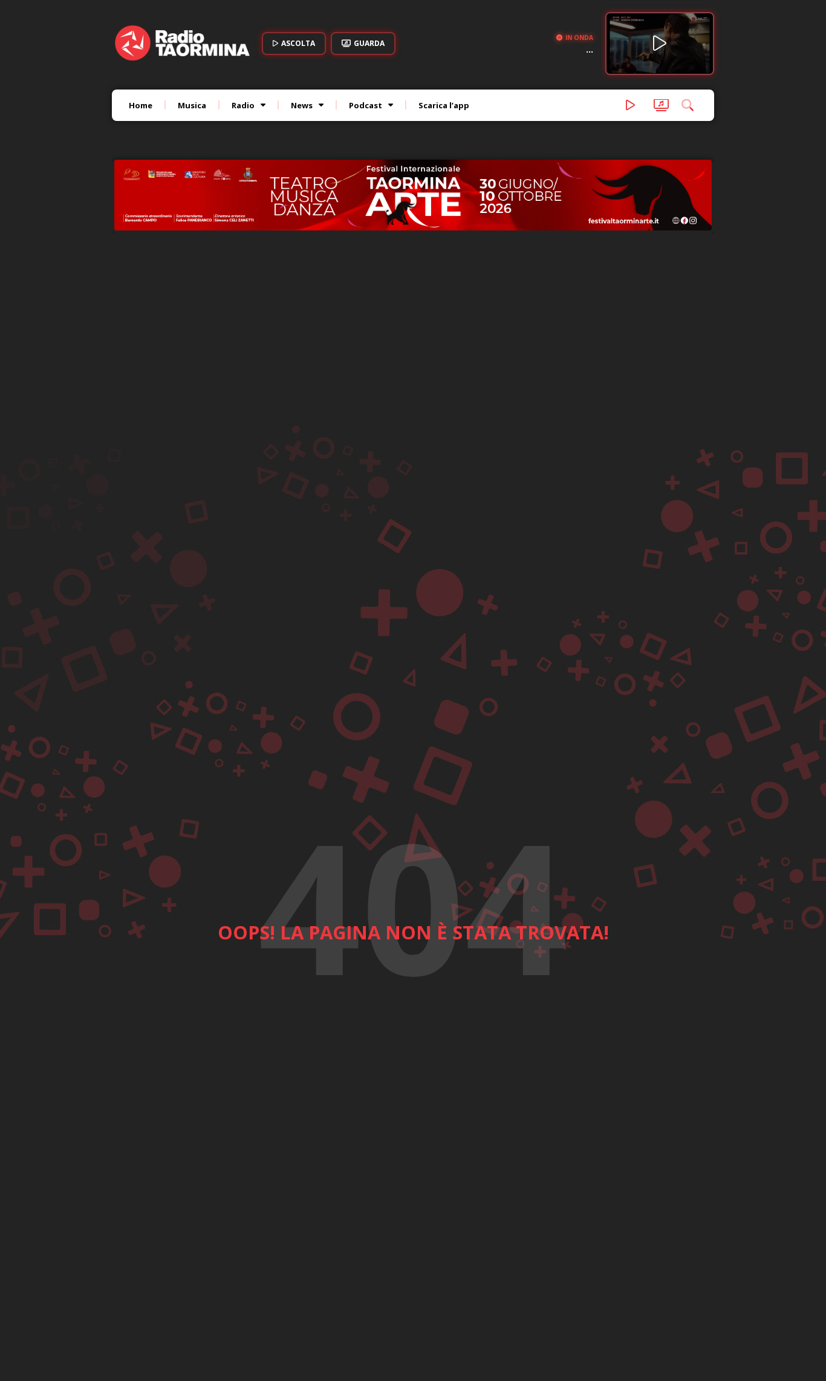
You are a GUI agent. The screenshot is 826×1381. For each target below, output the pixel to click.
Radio (243, 105)
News (302, 105)
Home (140, 105)
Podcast (365, 105)
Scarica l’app (443, 105)
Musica (192, 105)
